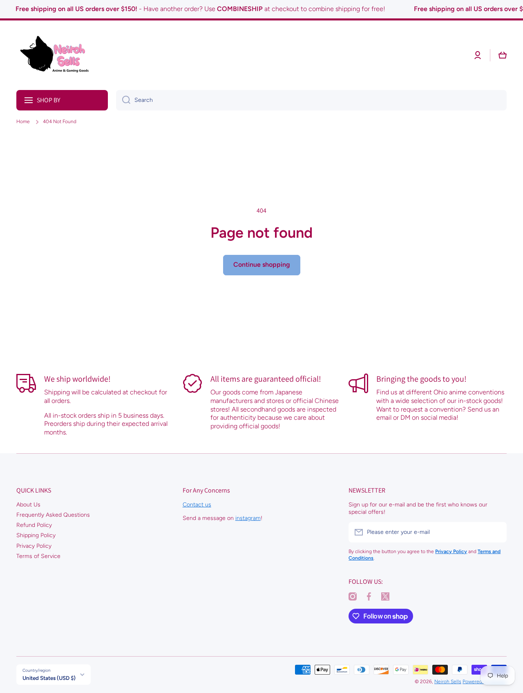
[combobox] (311, 100)
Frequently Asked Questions (53, 514)
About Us (28, 504)
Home (23, 121)
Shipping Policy (36, 535)
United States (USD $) (49, 678)
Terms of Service (38, 556)
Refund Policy (34, 525)
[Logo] (57, 55)
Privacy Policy (33, 545)
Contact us (197, 504)
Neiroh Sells (447, 681)
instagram (248, 518)
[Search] (123, 100)
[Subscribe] (496, 532)
